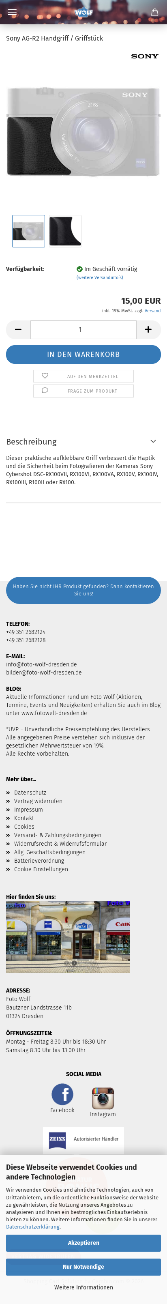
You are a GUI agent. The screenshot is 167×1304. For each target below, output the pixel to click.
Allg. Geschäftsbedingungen (50, 852)
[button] (18, 329)
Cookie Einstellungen (41, 869)
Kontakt (24, 818)
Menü (12, 12)
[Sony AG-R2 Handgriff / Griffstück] (83, 131)
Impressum (28, 809)
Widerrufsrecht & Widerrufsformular (60, 843)
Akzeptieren (83, 1243)
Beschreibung (31, 442)
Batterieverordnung (39, 860)
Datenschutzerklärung (33, 1227)
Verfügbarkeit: (25, 269)
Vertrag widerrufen (38, 801)
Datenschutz (30, 792)
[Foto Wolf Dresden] (83, 12)
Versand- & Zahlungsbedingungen (57, 835)
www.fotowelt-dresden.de (54, 713)
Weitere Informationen (83, 1287)
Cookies (24, 826)
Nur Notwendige (83, 1266)
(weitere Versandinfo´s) (100, 277)
